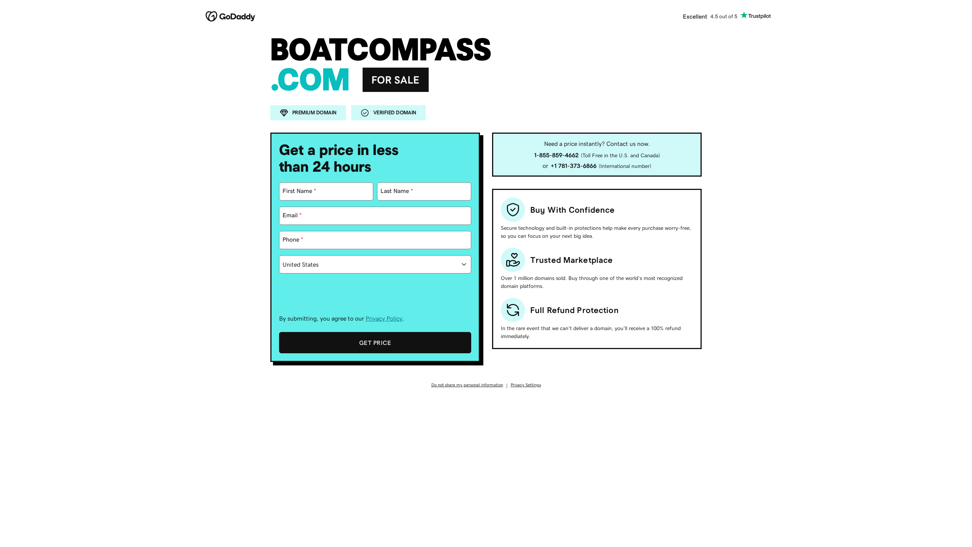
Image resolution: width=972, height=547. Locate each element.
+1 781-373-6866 (573, 166)
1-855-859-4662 (556, 155)
